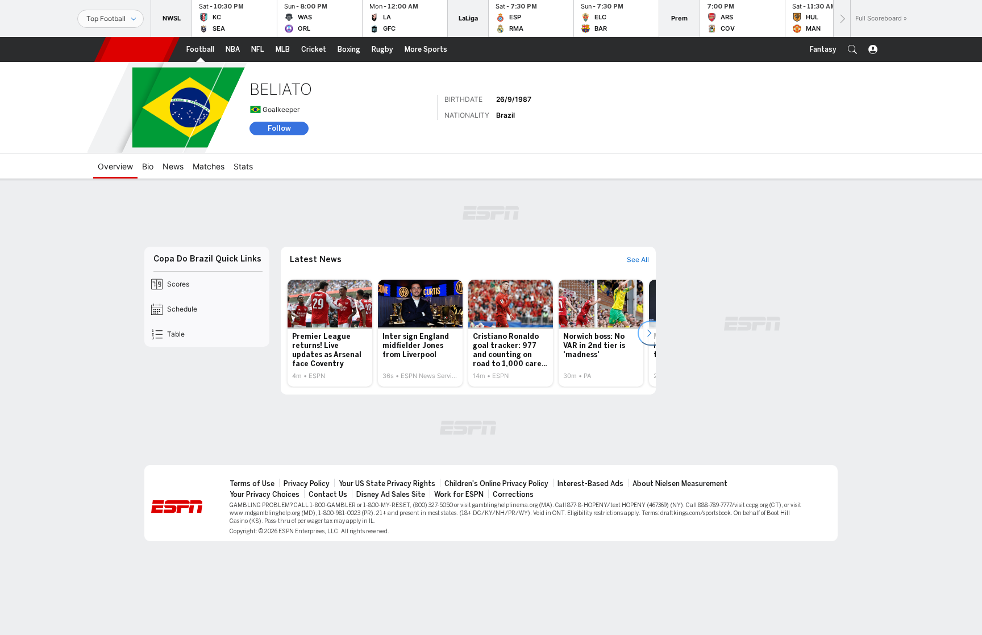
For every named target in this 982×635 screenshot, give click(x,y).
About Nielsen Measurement (680, 484)
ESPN (137, 49)
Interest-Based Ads (590, 484)
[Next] (841, 18)
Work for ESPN (459, 495)
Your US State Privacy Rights (387, 484)
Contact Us (328, 495)
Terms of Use (252, 484)
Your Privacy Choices (264, 495)
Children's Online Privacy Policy (496, 484)
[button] (852, 49)
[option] (330, 333)
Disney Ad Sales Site (390, 495)
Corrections (513, 495)
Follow (279, 128)
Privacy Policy (307, 484)
